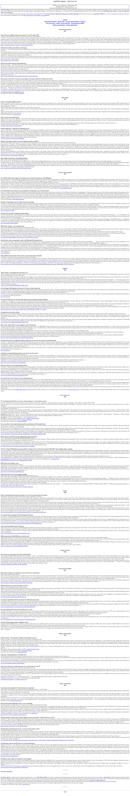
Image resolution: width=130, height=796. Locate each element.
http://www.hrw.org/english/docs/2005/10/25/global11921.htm (16, 168)
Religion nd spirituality (59, 25)
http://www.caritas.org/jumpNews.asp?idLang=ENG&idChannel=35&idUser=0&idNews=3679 (23, 434)
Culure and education (71, 25)
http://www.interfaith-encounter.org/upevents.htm (12, 663)
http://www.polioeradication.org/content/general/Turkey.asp (15, 533)
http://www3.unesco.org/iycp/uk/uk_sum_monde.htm (36, 15)
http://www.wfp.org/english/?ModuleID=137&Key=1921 (14, 285)
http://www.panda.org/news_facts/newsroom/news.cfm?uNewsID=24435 (18, 619)
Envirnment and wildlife (77, 23)
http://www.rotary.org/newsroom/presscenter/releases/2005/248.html (17, 337)
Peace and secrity (50, 23)
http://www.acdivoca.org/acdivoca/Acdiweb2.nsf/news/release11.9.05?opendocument (21, 523)
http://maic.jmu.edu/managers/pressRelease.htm (12, 471)
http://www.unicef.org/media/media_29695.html (12, 155)
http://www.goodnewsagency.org (98, 780)
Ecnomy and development (72, 21)
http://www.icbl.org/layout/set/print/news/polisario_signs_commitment (18, 446)
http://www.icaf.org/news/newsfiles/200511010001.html (14, 767)
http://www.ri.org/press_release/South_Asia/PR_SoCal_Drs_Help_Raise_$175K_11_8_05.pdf (23, 309)
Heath (58, 23)
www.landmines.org (5, 459)
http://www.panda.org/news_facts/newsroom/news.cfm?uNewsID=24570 (18, 606)
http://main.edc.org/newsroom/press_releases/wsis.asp (13, 714)
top (65, 31)
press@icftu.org (17, 114)
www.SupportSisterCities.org (20, 389)
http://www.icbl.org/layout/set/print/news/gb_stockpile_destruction (17, 486)
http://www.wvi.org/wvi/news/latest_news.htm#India (13, 362)
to (65, 173)
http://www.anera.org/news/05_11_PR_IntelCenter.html (14, 726)
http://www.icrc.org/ (5, 296)
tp (65, 99)
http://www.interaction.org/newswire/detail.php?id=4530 (14, 375)
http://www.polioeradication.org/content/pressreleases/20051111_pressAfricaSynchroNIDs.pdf (23, 512)
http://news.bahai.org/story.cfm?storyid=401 (11, 125)
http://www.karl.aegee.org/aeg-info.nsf (10, 60)
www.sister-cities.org (73, 389)
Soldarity (83, 21)
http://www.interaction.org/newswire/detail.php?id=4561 (14, 546)
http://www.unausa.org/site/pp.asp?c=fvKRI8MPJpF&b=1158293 (16, 460)
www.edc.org (34, 713)
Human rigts (61, 21)
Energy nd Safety (65, 23)
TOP (65, 791)
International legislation (50, 21)
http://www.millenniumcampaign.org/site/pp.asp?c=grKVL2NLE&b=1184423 (19, 237)
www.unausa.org (55, 459)
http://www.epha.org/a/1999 (7, 210)
